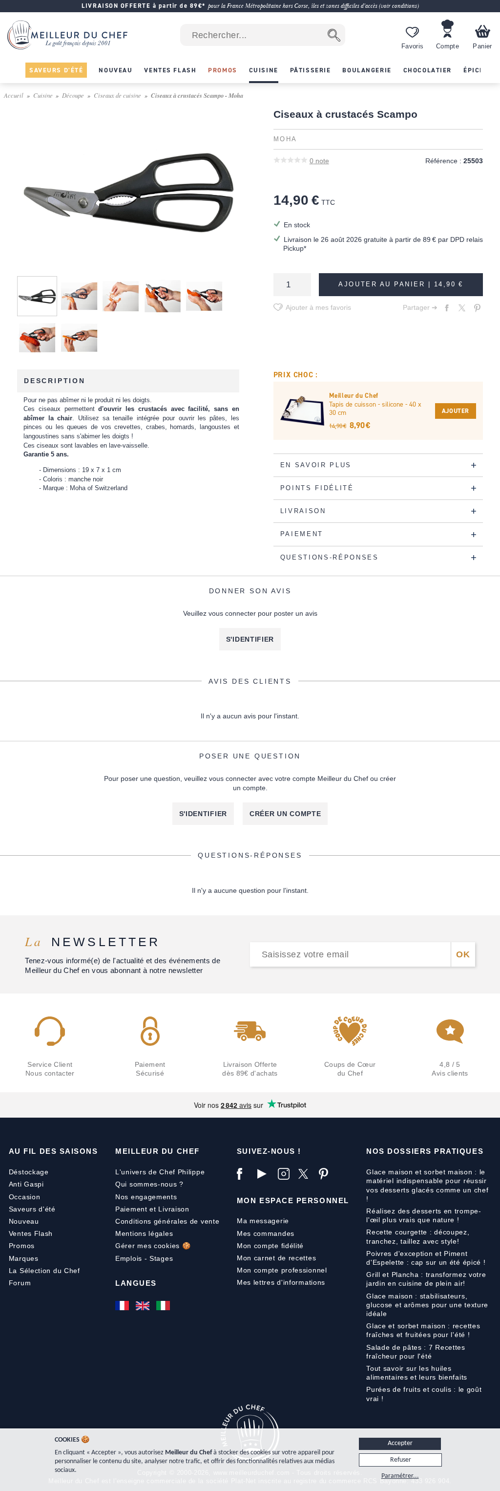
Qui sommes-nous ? (149, 1184)
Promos (22, 1246)
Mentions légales (144, 1233)
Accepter (400, 1443)
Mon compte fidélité (270, 1246)
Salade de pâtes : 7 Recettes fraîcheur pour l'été (415, 1351)
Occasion (25, 1197)
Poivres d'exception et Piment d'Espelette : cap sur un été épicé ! (425, 1258)
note (319, 161)
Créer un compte (285, 814)
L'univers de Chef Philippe (160, 1172)
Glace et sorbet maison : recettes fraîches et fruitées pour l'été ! (423, 1330)
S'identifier (250, 639)
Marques (24, 1258)
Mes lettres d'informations (281, 1282)
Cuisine (43, 95)
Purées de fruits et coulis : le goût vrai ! (423, 1393)
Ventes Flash (31, 1233)
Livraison (173, 1209)
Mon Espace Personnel (293, 1200)
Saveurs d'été (32, 1209)
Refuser (400, 1460)
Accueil (13, 95)
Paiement (131, 1209)
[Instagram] (285, 1174)
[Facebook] (244, 1174)
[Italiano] (164, 1305)
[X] (306, 1174)
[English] (143, 1305)
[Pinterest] (326, 1174)
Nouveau (24, 1221)
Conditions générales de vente (167, 1221)
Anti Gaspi (26, 1184)
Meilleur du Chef (157, 1151)
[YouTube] (265, 1174)
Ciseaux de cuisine (117, 95)
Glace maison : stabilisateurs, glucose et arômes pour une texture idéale (427, 1305)
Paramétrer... (400, 1476)
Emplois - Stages (144, 1258)
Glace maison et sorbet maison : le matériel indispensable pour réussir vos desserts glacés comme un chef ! (427, 1185)
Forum (20, 1283)
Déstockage (29, 1172)
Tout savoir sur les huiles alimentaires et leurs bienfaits (416, 1372)
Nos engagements (146, 1197)
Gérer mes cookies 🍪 (152, 1246)
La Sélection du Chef (44, 1271)
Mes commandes (265, 1233)
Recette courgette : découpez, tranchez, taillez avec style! (417, 1236)
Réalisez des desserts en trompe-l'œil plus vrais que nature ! (423, 1215)
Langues (136, 1283)
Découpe (73, 95)
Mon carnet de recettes (276, 1258)
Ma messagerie (263, 1221)
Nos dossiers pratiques (424, 1151)
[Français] (123, 1305)
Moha (285, 139)
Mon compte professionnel (282, 1270)
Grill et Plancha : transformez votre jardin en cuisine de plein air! (426, 1279)
